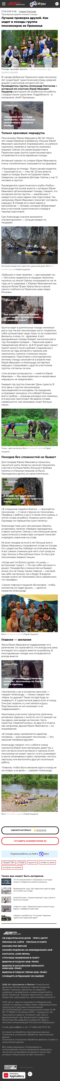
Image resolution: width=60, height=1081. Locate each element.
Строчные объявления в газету (20, 958)
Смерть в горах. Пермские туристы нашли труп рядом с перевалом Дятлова (33, 907)
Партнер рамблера (26, 1067)
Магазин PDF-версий (14, 946)
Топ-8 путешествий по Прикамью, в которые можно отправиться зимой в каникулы (32, 881)
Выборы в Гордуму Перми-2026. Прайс (24, 972)
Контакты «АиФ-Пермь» (16, 954)
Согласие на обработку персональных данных (26, 1032)
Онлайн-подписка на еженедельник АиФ (27, 950)
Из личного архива (36, 448)
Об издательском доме (16, 938)
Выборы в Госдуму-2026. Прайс (20, 961)
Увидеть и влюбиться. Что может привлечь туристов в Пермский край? (32, 916)
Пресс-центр (40, 938)
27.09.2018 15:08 (8, 11)
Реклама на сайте (13, 942)
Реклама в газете (36, 942)
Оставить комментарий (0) (30, 841)
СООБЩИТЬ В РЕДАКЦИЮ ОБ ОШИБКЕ (23, 976)
